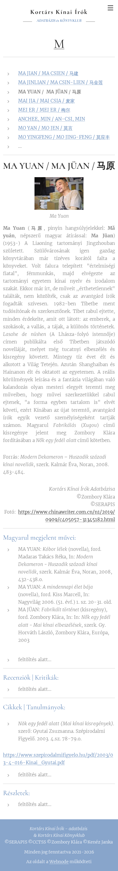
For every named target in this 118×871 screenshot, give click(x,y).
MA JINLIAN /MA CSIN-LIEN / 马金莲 (60, 82)
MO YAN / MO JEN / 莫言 (45, 128)
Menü (110, 8)
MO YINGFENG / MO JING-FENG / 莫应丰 (64, 137)
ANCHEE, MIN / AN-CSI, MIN (51, 119)
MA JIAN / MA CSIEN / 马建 (48, 73)
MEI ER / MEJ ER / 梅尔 (44, 110)
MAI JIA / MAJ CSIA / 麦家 (46, 101)
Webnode (59, 861)
